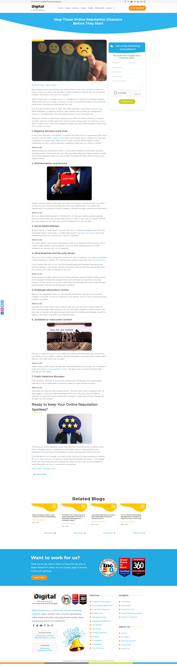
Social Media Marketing (101, 609)
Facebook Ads (97, 613)
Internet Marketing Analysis (131, 613)
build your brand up (88, 233)
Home (60, 8)
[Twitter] (2, 305)
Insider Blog (125, 602)
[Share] (2, 313)
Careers (124, 633)
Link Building (97, 625)
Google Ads (96, 629)
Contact (109, 8)
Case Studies (126, 605)
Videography (97, 644)
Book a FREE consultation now (43, 469)
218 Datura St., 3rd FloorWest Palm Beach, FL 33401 (45, 637)
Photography (97, 640)
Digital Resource (46, 459)
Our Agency (125, 637)
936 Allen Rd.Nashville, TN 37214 (45, 649)
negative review (59, 138)
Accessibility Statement (98, 661)
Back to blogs (41, 474)
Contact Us (125, 648)
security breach (99, 260)
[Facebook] (2, 302)
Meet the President (128, 641)
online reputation (87, 89)
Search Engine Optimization (102, 605)
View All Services (98, 648)
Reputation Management (101, 621)
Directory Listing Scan (129, 617)
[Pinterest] (2, 309)
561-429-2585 (138, 8)
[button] (67, 8)
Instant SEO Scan (127, 609)
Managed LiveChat (99, 617)
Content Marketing (99, 633)
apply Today (39, 577)
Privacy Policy (110, 661)
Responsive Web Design (101, 602)
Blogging (95, 636)
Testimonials (126, 645)
